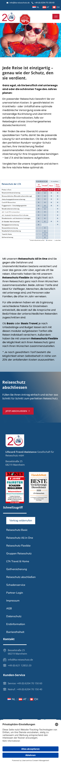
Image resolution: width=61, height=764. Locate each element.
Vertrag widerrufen (20, 520)
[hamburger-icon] (55, 16)
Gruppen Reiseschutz (19, 553)
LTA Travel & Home (17, 561)
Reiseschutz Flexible (18, 545)
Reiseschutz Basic (17, 530)
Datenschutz (13, 616)
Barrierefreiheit (15, 632)
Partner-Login (14, 593)
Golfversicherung (16, 569)
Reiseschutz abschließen (21, 577)
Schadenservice (15, 585)
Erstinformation (15, 624)
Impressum (13, 600)
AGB (9, 608)
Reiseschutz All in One (19, 538)
